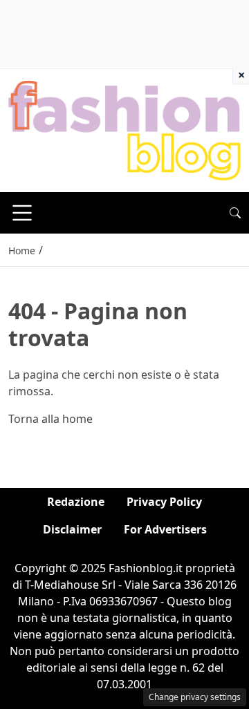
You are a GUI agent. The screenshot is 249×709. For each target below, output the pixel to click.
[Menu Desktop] (22, 213)
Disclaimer (72, 529)
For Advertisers (165, 529)
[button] (235, 213)
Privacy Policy (164, 501)
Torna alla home (50, 418)
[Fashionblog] (124, 130)
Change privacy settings (195, 697)
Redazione (75, 501)
